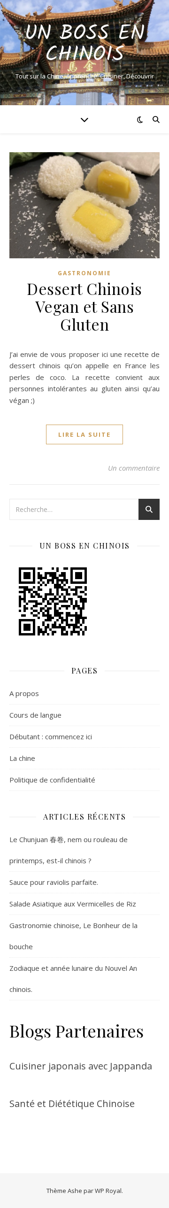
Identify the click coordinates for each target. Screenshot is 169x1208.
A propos (24, 693)
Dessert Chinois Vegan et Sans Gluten (84, 306)
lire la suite (84, 434)
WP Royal (108, 1190)
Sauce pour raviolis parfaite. (53, 882)
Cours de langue (35, 715)
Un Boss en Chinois (84, 44)
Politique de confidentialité (52, 779)
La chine (22, 758)
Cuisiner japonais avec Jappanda (80, 1066)
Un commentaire (134, 467)
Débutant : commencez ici (50, 736)
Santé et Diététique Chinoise (72, 1103)
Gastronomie (84, 273)
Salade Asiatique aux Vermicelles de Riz (72, 903)
